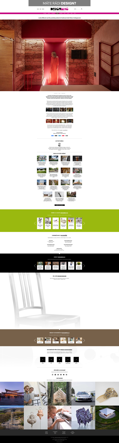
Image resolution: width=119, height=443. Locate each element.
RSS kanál (63, 431)
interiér (57, 13)
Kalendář (64, 432)
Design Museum (61, 276)
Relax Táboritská (63, 133)
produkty (61, 13)
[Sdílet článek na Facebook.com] (52, 135)
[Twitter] (58, 375)
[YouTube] (64, 375)
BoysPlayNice (60, 132)
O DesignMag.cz (55, 431)
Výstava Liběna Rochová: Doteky (68, 244)
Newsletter (63, 433)
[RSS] (66, 375)
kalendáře (64, 235)
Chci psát (46, 433)
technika (68, 13)
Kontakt (46, 431)
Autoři (55, 432)
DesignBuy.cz (64, 213)
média (71, 13)
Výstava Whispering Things (50, 244)
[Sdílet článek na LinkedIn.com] (59, 135)
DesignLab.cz (61, 441)
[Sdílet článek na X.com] (56, 135)
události (49, 13)
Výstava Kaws (51, 240)
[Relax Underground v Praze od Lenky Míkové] (59, 55)
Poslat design (72, 432)
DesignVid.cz (61, 257)
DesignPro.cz (65, 333)
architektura (53, 13)
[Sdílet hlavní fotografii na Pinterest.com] (63, 135)
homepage (44, 13)
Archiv (55, 433)
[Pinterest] (61, 375)
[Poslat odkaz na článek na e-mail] (66, 135)
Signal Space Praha (59, 248)
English (73, 433)
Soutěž (73, 431)
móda (64, 13)
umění (75, 13)
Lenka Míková (65, 130)
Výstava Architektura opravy (68, 240)
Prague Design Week (66, 350)
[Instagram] (55, 375)
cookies (66, 439)
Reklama (46, 432)
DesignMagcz (61, 380)
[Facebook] (52, 375)
